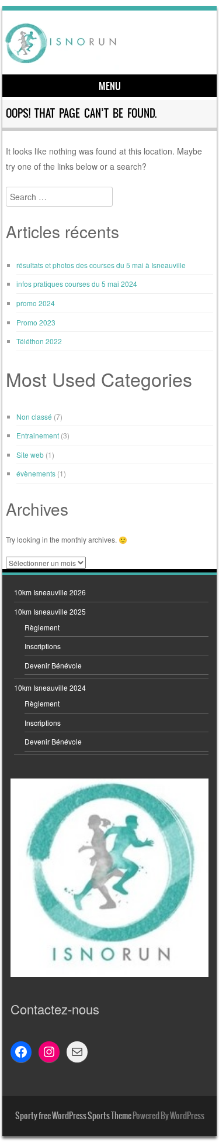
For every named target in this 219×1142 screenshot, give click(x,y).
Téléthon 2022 (39, 341)
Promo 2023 (35, 322)
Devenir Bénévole (53, 665)
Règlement (42, 627)
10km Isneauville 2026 (50, 592)
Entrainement (37, 435)
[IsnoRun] (108, 42)
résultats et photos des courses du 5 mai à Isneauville (101, 265)
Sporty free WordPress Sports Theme (73, 1115)
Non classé (34, 416)
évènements (35, 473)
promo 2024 (35, 303)
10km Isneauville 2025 (50, 611)
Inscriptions (43, 646)
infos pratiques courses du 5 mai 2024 (76, 284)
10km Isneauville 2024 (50, 687)
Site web (30, 454)
